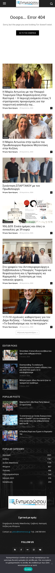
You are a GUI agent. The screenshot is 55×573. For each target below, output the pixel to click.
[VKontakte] (40, 549)
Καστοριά (6, 87)
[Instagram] (33, 549)
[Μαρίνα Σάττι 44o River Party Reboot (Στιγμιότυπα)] (10, 406)
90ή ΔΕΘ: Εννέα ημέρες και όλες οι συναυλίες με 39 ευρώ (24, 228)
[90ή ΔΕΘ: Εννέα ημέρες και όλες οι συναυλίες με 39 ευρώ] (27, 210)
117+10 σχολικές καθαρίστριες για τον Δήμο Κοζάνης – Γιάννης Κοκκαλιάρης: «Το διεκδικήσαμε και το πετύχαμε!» (26, 320)
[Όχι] (52, 563)
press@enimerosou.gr (21, 531)
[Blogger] (14, 549)
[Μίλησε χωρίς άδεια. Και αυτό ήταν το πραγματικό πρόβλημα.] (10, 384)
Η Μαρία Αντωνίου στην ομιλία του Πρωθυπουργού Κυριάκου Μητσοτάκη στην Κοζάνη (25, 145)
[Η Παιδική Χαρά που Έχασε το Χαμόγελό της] (10, 435)
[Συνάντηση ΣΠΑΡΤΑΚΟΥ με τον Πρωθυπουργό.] (27, 170)
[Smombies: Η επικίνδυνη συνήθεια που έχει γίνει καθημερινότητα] (10, 355)
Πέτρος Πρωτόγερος (10, 108)
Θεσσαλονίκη (7, 222)
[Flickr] (27, 549)
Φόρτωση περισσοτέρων (26, 332)
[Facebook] (21, 549)
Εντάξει (28, 569)
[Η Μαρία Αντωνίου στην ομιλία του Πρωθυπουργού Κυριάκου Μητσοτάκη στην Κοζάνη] (27, 126)
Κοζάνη (5, 138)
